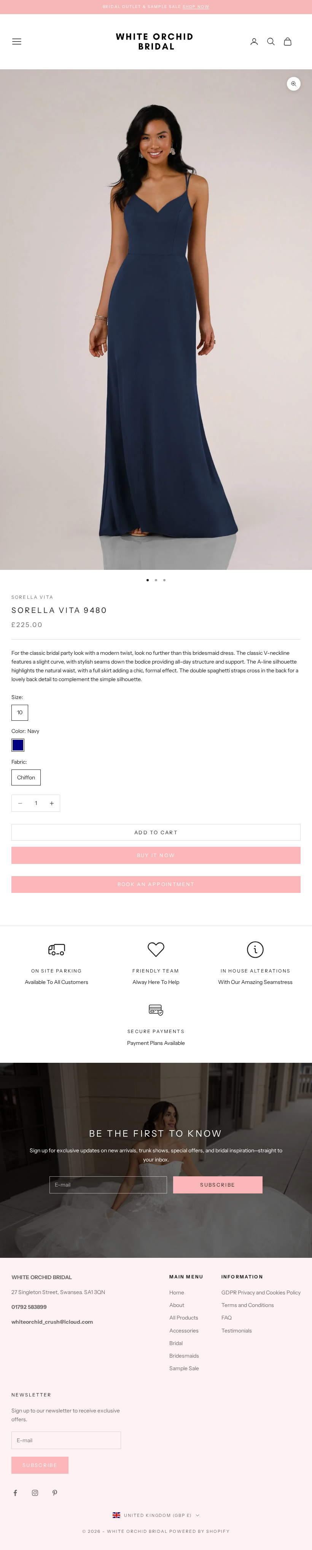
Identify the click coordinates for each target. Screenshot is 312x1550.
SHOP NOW (196, 6)
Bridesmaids (184, 1355)
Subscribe (217, 1185)
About (176, 1305)
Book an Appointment (156, 884)
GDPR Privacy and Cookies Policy (261, 1292)
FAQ (226, 1317)
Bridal (176, 1343)
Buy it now (156, 855)
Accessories (184, 1330)
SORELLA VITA (32, 597)
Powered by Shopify (199, 1531)
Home (176, 1292)
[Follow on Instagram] (35, 1493)
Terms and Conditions (247, 1305)
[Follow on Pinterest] (55, 1493)
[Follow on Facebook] (15, 1493)
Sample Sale (184, 1368)
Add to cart (156, 832)
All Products (183, 1317)
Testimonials (236, 1330)
